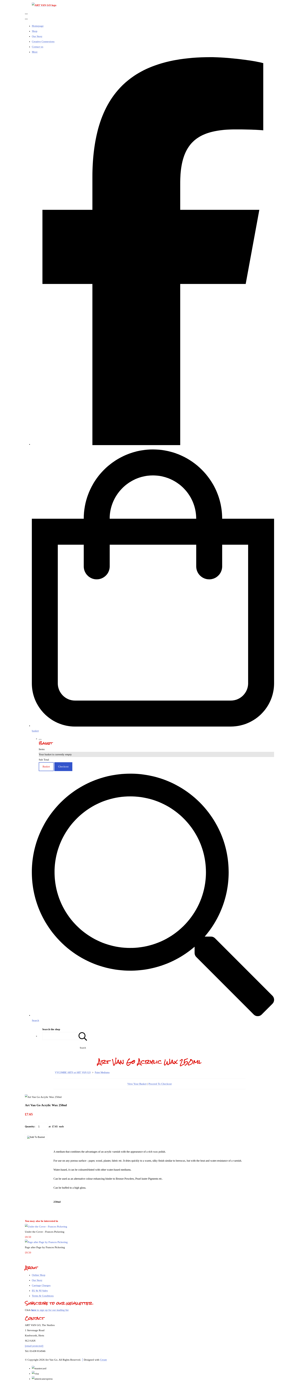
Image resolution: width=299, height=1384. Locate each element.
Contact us (37, 46)
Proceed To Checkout (160, 1083)
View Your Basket (137, 1083)
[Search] (83, 1036)
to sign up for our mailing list (50, 1310)
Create (103, 1359)
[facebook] (153, 444)
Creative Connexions (43, 41)
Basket (46, 766)
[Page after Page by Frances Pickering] (46, 1242)
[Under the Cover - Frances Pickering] (46, 1226)
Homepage (38, 26)
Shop (34, 31)
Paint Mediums (102, 1072)
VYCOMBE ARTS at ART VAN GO (73, 1072)
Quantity (29, 1126)
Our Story (37, 36)
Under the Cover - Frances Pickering (44, 1231)
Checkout (63, 766)
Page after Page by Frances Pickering (45, 1247)
